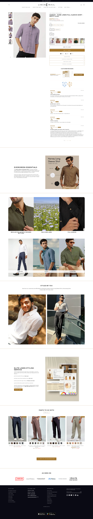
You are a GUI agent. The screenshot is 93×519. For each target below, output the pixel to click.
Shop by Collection (50, 7)
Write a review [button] (78, 74)
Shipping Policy (49, 500)
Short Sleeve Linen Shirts (12, 490)
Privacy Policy (49, 503)
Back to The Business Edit (47, 458)
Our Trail (67, 7)
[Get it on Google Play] (50, 514)
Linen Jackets (10, 497)
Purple (52, 34)
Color (51, 32)
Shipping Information (67, 59)
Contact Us (48, 497)
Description (67, 56)
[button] (52, 18)
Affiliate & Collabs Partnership (51, 496)
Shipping (55, 20)
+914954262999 (32, 493)
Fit (50, 27)
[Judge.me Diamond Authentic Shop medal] (64, 84)
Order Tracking (49, 490)
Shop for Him (26, 7)
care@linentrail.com (33, 495)
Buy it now (67, 50)
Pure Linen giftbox (11, 500)
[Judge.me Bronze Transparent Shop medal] (70, 84)
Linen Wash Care (67, 61)
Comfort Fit (57, 29)
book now (18, 389)
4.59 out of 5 (58, 74)
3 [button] (67, 140)
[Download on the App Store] (42, 514)
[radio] (52, 41)
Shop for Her (37, 7)
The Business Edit (58, 13)
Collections (53, 13)
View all (46, 412)
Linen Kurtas (10, 496)
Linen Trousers (10, 493)
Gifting (60, 7)
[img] (52, 90)
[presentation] (51, 41)
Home (50, 13)
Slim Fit (52, 29)
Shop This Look (17, 440)
